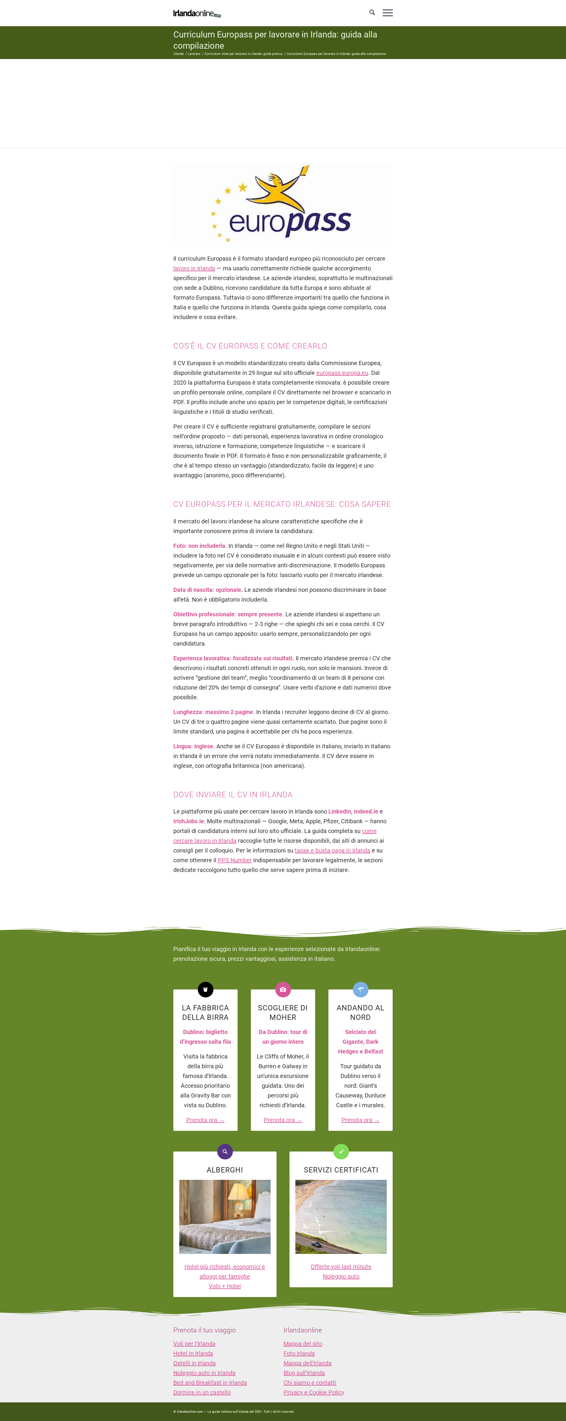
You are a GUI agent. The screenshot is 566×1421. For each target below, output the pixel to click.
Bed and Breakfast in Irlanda (210, 1382)
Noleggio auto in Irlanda (204, 1372)
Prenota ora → (205, 1119)
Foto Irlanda (299, 1353)
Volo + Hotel (225, 1286)
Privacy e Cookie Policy (314, 1392)
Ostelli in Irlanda (194, 1363)
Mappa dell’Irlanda (308, 1363)
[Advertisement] (283, 103)
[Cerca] (372, 13)
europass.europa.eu (342, 372)
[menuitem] (372, 13)
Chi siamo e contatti (310, 1382)
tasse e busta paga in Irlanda (332, 850)
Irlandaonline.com (190, 1412)
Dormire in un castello (202, 1392)
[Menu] (386, 13)
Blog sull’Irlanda (304, 1372)
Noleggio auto (341, 1276)
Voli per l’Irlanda (194, 1343)
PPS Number (235, 860)
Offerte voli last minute (341, 1266)
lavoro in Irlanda (194, 268)
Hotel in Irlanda (193, 1353)
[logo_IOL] (197, 13)
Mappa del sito (303, 1343)
